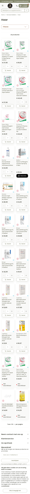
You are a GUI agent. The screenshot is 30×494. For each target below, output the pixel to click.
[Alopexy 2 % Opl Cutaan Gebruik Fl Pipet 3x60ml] (7, 80)
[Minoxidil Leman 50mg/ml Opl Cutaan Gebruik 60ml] (7, 325)
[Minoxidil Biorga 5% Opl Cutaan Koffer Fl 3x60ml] (7, 254)
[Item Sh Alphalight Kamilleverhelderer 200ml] (7, 396)
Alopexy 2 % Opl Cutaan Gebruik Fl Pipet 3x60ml (7, 90)
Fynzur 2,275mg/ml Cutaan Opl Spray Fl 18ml (22, 163)
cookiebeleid (5, 486)
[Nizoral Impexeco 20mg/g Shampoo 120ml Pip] (22, 396)
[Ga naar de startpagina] (9, 5)
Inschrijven (15, 460)
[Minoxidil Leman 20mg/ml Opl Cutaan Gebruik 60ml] (7, 289)
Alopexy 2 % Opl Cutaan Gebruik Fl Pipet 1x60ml (21, 56)
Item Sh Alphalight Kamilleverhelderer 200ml (7, 405)
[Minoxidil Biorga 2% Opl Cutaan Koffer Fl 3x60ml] (7, 220)
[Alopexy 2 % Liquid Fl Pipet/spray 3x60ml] (7, 45)
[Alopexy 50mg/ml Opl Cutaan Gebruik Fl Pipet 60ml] (7, 116)
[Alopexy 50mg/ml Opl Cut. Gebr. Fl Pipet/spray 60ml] (22, 361)
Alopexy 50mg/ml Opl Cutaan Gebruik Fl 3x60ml (21, 93)
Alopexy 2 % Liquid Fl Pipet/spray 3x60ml (7, 58)
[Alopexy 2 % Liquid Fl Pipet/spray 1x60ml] (7, 361)
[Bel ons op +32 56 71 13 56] (17, 6)
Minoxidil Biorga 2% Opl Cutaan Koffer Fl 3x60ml (7, 231)
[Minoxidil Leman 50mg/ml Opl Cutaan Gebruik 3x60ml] (22, 289)
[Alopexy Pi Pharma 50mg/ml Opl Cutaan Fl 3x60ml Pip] (22, 116)
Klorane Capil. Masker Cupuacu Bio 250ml (7, 197)
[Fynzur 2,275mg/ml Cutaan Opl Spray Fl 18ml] (22, 152)
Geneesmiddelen (11, 15)
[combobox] (13, 10)
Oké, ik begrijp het (15, 491)
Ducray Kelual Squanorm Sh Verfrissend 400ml (7, 163)
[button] (15, 27)
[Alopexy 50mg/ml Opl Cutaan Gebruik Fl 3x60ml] (22, 80)
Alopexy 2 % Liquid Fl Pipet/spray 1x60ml (7, 374)
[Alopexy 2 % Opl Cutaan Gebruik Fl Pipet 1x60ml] (22, 45)
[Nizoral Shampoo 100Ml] (22, 325)
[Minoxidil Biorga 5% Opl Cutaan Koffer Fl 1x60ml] (22, 220)
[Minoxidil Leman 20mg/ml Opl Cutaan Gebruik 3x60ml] (22, 254)
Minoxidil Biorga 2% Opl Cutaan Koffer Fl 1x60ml (22, 197)
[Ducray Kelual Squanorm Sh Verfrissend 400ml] (7, 152)
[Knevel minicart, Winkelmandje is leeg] (20, 5)
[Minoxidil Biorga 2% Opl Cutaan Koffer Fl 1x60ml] (22, 186)
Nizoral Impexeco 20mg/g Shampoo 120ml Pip (21, 405)
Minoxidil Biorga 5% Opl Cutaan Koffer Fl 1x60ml (22, 231)
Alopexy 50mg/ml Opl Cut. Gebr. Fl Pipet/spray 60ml (21, 374)
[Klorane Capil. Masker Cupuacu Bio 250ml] (7, 186)
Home (3, 15)
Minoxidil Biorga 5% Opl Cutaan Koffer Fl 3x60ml (7, 265)
